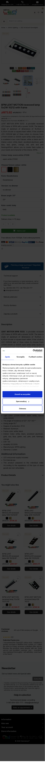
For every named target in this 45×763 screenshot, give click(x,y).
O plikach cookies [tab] (35, 357)
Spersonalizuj (21, 401)
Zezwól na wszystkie (22, 394)
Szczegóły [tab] (21, 357)
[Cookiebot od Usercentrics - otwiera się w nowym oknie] (32, 350)
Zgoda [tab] (7, 357)
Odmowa (22, 408)
